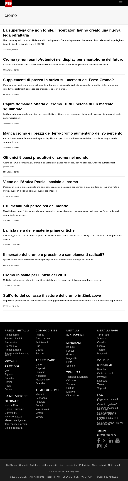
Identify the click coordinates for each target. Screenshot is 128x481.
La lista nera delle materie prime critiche (38, 230)
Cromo (101, 346)
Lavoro (39, 416)
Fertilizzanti (42, 342)
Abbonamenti (49, 465)
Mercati (40, 394)
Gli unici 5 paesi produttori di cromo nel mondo (46, 157)
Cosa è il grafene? (107, 404)
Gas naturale (43, 338)
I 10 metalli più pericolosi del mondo (35, 206)
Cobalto (101, 342)
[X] (104, 441)
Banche (101, 369)
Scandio (40, 383)
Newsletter (71, 465)
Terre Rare (103, 334)
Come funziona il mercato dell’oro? (106, 414)
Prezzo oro (11, 346)
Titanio (101, 349)
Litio (38, 346)
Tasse (100, 384)
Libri (61, 465)
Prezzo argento (13, 349)
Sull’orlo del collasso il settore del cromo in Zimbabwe (52, 295)
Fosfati (70, 350)
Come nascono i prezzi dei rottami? (110, 424)
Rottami (40, 353)
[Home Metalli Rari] (8, 6)
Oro (7, 370)
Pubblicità (84, 465)
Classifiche (72, 395)
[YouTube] (117, 441)
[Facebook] (98, 441)
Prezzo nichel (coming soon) (17, 354)
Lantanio (40, 372)
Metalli (39, 413)
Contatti (23, 465)
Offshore (71, 380)
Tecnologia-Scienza (77, 376)
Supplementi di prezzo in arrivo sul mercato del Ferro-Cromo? (58, 80)
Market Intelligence (15, 420)
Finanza (40, 401)
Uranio (39, 349)
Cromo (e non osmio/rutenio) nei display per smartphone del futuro (63, 59)
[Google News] (106, 447)
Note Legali (114, 465)
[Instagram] (99, 447)
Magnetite (71, 358)
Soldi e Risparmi (14, 428)
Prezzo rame (12, 334)
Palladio (9, 378)
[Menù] (121, 3)
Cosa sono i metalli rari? (107, 400)
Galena (70, 354)
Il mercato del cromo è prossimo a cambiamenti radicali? (53, 254)
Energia (40, 405)
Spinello (71, 365)
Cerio (39, 364)
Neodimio (41, 376)
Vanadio (101, 338)
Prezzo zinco (12, 342)
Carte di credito (105, 373)
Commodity (11, 413)
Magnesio (102, 353)
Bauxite (70, 347)
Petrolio (40, 334)
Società (70, 384)
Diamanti (102, 380)
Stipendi (101, 388)
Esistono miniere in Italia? (107, 419)
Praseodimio (43, 379)
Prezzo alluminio (14, 338)
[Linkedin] (111, 441)
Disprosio (41, 368)
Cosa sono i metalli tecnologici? (107, 409)
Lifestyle (71, 391)
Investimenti (42, 409)
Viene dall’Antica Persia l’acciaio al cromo (40, 182)
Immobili (102, 377)
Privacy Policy (56, 471)
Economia (41, 398)
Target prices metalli (16, 424)
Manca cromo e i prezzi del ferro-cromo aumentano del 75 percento (63, 133)
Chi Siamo (11, 465)
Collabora (35, 465)
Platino (8, 382)
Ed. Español (72, 471)
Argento (9, 374)
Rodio (8, 385)
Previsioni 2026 (13, 416)
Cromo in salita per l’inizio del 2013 (34, 275)
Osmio (8, 389)
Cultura (70, 388)
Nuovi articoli (99, 465)
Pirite (69, 362)
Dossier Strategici (14, 409)
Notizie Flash (12, 405)
